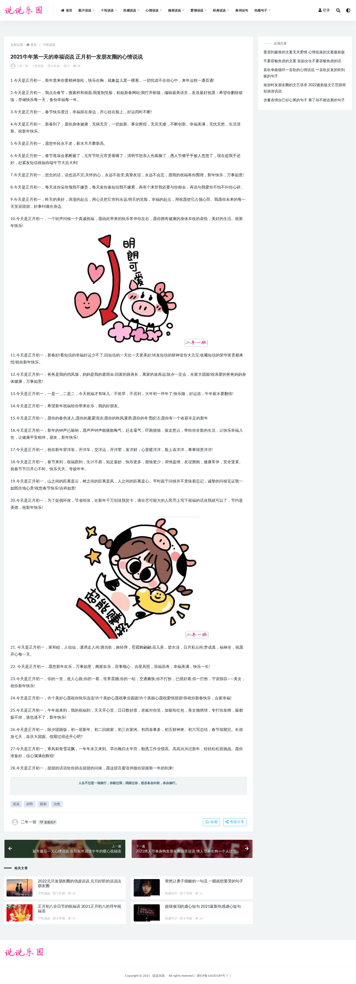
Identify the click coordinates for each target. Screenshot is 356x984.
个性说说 (49, 44)
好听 (29, 804)
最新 (43, 804)
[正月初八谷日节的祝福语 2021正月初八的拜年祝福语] (20, 914)
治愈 (56, 804)
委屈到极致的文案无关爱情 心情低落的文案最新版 (304, 52)
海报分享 (236, 822)
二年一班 (22, 66)
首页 (69, 10)
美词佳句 (241, 10)
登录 (326, 10)
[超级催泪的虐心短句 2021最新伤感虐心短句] (147, 914)
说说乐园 (158, 975)
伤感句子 (171, 893)
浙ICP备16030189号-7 (212, 975)
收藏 (213, 822)
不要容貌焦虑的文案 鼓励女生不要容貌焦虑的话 (302, 61)
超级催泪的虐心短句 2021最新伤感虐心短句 (203, 906)
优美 (16, 804)
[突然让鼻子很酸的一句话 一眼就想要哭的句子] (147, 889)
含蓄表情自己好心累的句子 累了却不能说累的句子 (304, 100)
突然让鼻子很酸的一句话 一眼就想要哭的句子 (204, 881)
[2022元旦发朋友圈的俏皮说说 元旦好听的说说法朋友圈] (20, 888)
